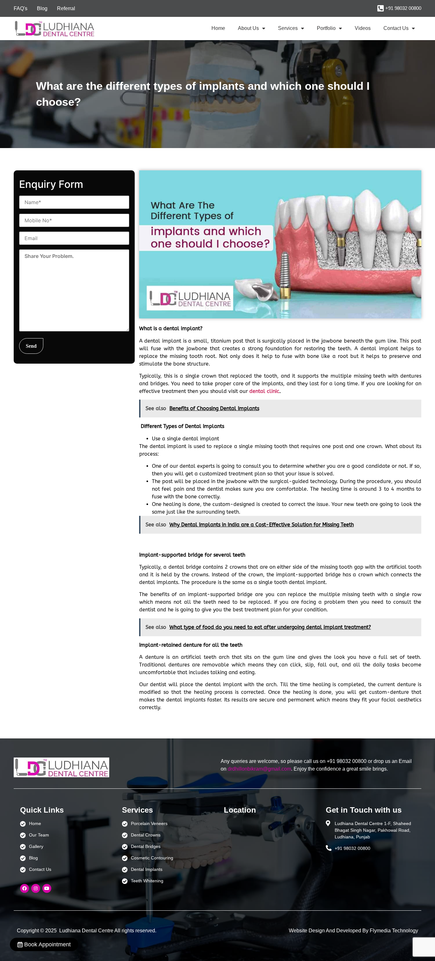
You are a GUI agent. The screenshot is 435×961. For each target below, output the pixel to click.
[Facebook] (24, 888)
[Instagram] (35, 888)
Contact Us (396, 28)
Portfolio (326, 28)
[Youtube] (46, 888)
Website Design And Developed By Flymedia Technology (353, 930)
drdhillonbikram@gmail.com (259, 769)
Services (288, 28)
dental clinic (264, 391)
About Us (248, 28)
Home (218, 28)
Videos (363, 28)
